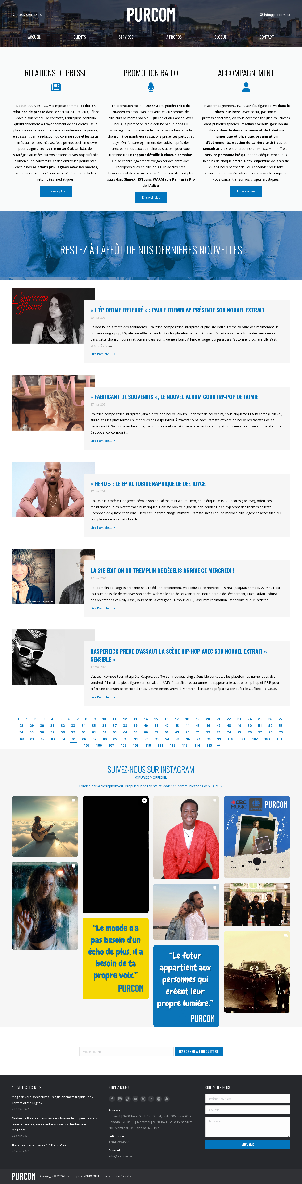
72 (208, 732)
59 (73, 732)
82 (42, 738)
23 (239, 719)
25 (260, 719)
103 (267, 738)
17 (177, 719)
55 (32, 732)
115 (209, 745)
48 (229, 725)
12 (125, 719)
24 (249, 719)
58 (63, 732)
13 (135, 719)
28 (21, 725)
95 (177, 738)
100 (230, 738)
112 (172, 745)
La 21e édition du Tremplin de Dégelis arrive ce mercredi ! (162, 570)
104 (279, 738)
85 (74, 738)
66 (146, 732)
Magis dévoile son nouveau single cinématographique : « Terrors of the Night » (52, 1100)
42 (166, 725)
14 (145, 719)
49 (239, 725)
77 (260, 732)
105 (86, 745)
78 (270, 732)
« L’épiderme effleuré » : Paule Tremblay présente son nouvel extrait (177, 310)
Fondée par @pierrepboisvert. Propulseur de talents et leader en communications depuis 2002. (151, 786)
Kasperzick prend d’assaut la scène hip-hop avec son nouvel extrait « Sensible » (179, 655)
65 (135, 732)
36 (104, 725)
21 (218, 719)
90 (125, 738)
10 (104, 719)
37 (115, 725)
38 (125, 725)
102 (255, 738)
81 (32, 738)
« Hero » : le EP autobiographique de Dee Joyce (148, 483)
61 (94, 732)
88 (105, 738)
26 (270, 719)
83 (53, 738)
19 (197, 719)
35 (94, 725)
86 (84, 738)
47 (218, 725)
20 (208, 719)
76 (250, 732)
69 (177, 732)
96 (188, 738)
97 (198, 738)
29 (32, 725)
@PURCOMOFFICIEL (151, 777)
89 (115, 738)
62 (104, 732)
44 (187, 725)
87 (94, 738)
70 (187, 732)
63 (115, 732)
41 (156, 725)
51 (260, 725)
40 (146, 725)
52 (270, 725)
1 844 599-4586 (29, 15)
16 (166, 719)
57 (52, 732)
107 (111, 745)
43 (177, 725)
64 (125, 732)
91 (136, 738)
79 (281, 732)
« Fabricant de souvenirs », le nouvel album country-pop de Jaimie (174, 397)
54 (21, 732)
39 (135, 725)
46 (208, 725)
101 (242, 738)
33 (73, 725)
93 (157, 738)
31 (52, 725)
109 (135, 745)
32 (63, 725)
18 (187, 719)
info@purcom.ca (277, 15)
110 (148, 745)
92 (146, 738)
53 (281, 725)
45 (198, 725)
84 (63, 738)
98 (208, 738)
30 (42, 725)
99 (219, 738)
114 (197, 745)
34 (83, 725)
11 (114, 719)
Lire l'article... (101, 354)
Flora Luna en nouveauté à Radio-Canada (41, 1145)
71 (198, 732)
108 (123, 745)
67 (156, 732)
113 (185, 745)
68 (166, 732)
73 (218, 732)
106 (99, 745)
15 (156, 719)
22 (229, 719)
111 (160, 745)
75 (239, 732)
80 (22, 738)
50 (250, 725)
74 (229, 732)
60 (83, 732)
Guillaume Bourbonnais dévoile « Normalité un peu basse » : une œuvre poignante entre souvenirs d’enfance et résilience (54, 1124)
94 (167, 738)
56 (42, 732)
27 (280, 719)
